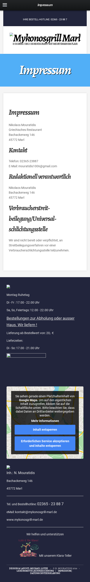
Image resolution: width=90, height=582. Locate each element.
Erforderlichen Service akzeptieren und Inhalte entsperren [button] (45, 443)
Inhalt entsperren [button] (45, 429)
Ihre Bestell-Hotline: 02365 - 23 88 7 (45, 19)
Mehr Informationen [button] (45, 421)
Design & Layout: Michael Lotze (28, 568)
